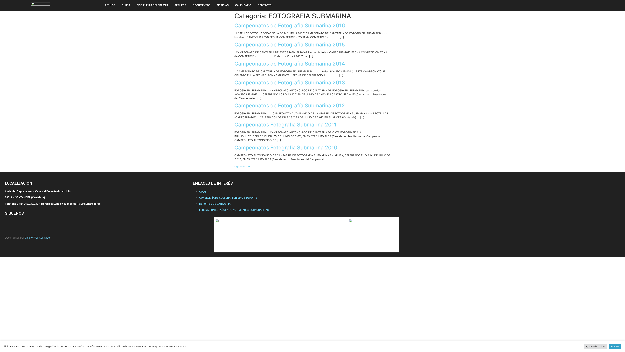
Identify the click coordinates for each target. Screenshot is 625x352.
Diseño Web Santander (38, 237)
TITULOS (110, 5)
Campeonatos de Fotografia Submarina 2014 (289, 63)
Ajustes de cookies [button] (595, 346)
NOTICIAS (223, 5)
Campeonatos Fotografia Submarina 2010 (285, 147)
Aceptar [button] (615, 346)
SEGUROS (180, 5)
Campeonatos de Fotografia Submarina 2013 (289, 82)
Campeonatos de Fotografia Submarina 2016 (289, 25)
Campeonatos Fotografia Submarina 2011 (285, 124)
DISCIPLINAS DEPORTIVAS (152, 5)
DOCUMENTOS (201, 5)
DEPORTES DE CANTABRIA (214, 203)
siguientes (242, 166)
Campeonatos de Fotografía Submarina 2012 (289, 105)
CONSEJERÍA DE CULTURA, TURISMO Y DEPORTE (228, 197)
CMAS (203, 191)
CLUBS (126, 5)
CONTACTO (264, 5)
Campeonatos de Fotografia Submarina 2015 (289, 44)
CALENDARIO (243, 5)
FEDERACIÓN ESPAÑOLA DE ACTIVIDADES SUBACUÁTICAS (234, 210)
